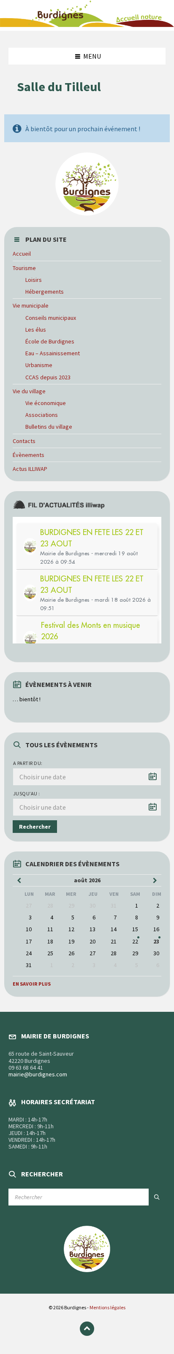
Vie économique (45, 403)
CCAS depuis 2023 (48, 377)
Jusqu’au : (26, 793)
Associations (41, 415)
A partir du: (28, 763)
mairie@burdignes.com (37, 1074)
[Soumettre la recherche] (157, 1197)
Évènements (28, 455)
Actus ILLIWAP (30, 469)
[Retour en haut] (87, 1329)
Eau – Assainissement (52, 353)
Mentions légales (107, 1307)
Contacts (24, 441)
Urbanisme (38, 365)
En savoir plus (32, 984)
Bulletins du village (48, 426)
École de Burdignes (49, 341)
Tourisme (24, 268)
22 (135, 941)
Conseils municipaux (50, 318)
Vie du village (29, 391)
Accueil (22, 253)
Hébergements (44, 291)
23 (156, 941)
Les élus (35, 329)
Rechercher (35, 826)
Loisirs (33, 280)
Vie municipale (31, 305)
